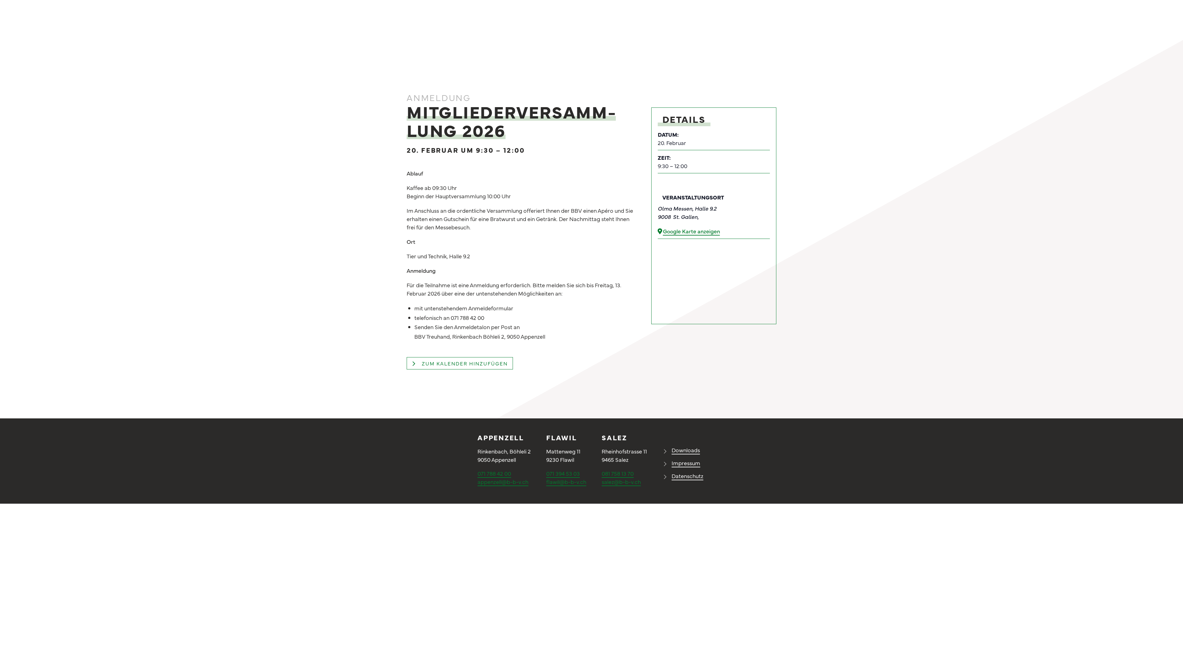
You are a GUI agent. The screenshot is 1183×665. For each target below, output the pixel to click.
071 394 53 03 (563, 473)
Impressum (686, 463)
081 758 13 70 (618, 473)
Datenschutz (687, 476)
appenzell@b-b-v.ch (503, 482)
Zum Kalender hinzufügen (465, 363)
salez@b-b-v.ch (621, 482)
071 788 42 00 (494, 473)
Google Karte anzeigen (691, 231)
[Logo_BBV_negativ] (434, 436)
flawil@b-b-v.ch (566, 482)
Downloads (686, 450)
